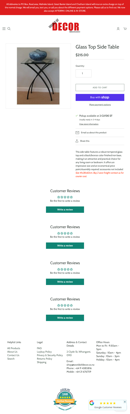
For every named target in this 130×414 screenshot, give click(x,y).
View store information (88, 124)
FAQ (39, 348)
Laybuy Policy (44, 351)
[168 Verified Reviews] (65, 412)
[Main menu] (4, 28)
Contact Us (13, 355)
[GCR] (92, 403)
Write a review (65, 209)
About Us (12, 351)
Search (11, 358)
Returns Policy (44, 358)
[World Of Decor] (65, 26)
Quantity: (80, 65)
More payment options (100, 104)
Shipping (41, 362)
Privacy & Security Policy (50, 355)
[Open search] (9, 28)
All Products (13, 348)
